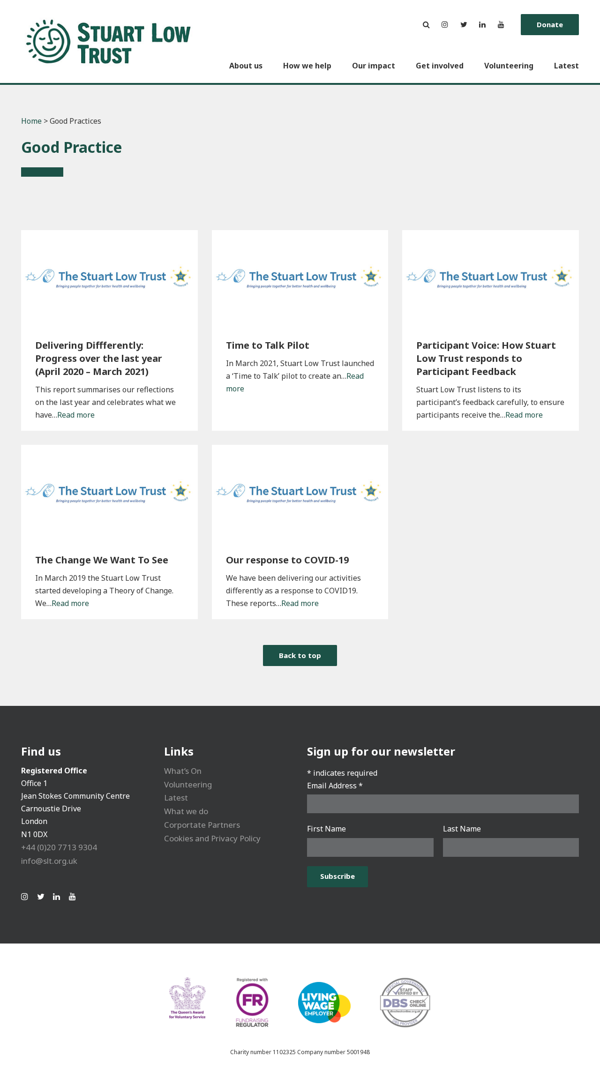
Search (426, 24)
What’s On (183, 770)
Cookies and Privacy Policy (212, 838)
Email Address (335, 785)
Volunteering (508, 65)
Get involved (440, 65)
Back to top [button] (300, 655)
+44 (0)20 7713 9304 (59, 847)
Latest (566, 65)
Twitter (463, 24)
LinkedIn (482, 24)
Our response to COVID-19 (287, 560)
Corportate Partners (202, 824)
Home (31, 121)
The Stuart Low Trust (109, 41)
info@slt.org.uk (49, 860)
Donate (550, 24)
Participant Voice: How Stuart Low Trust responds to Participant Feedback (486, 358)
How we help (307, 65)
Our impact (373, 65)
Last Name (462, 829)
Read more (76, 415)
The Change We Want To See (101, 560)
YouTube (501, 24)
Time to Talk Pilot (267, 345)
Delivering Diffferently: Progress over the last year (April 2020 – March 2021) (98, 358)
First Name (326, 829)
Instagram (444, 24)
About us (245, 65)
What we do (186, 811)
